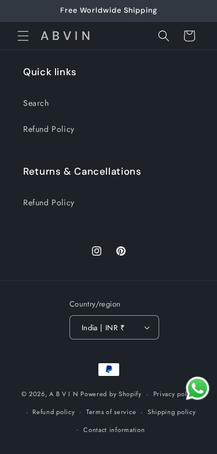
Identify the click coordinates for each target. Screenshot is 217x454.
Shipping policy (172, 411)
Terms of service (111, 411)
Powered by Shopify (111, 393)
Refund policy (53, 411)
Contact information (114, 429)
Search (36, 103)
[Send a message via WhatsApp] (197, 388)
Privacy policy (174, 393)
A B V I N (64, 393)
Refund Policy (49, 129)
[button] (23, 36)
